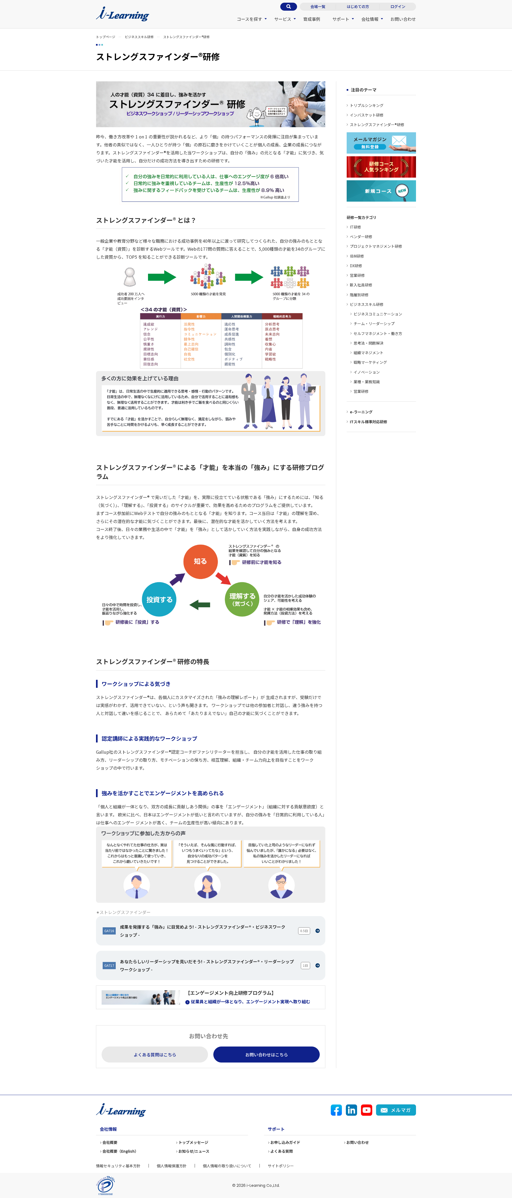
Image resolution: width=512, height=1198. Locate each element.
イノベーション (367, 372)
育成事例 (311, 19)
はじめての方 (358, 6)
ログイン (397, 6)
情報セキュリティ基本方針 (118, 1166)
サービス (282, 19)
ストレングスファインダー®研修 (377, 124)
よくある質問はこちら (155, 1054)
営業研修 (357, 275)
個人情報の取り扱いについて (227, 1166)
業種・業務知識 (367, 381)
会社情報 (369, 19)
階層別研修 (359, 294)
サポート (340, 19)
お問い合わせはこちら (266, 1054)
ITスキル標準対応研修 (368, 421)
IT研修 (355, 227)
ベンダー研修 (361, 236)
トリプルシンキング (366, 105)
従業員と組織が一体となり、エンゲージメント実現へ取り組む (250, 1001)
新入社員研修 (361, 284)
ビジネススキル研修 (139, 36)
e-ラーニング (361, 411)
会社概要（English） (120, 1151)
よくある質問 (281, 1151)
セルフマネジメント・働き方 (378, 333)
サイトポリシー (281, 1166)
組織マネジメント (368, 352)
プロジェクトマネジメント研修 (376, 246)
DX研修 (356, 265)
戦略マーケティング (370, 362)
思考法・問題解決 (368, 343)
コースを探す (249, 19)
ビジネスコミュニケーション (378, 314)
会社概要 (109, 1142)
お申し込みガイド (285, 1142)
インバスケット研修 (366, 115)
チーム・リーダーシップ (374, 323)
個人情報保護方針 (172, 1166)
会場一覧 (317, 6)
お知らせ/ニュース (193, 1151)
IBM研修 (357, 256)
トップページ (105, 36)
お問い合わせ (403, 19)
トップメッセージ (193, 1142)
